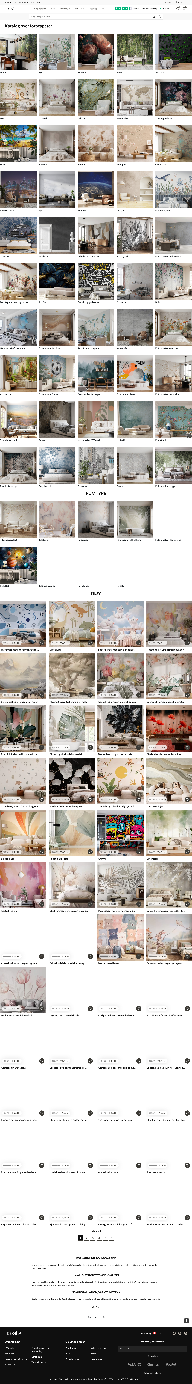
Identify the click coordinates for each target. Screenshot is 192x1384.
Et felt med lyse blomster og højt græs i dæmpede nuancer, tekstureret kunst (166, 1119)
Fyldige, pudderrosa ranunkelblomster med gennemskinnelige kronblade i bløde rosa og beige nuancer (117, 1015)
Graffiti (102, 858)
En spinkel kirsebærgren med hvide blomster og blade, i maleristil (166, 910)
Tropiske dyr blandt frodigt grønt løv (117, 806)
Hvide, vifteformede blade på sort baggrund (69, 806)
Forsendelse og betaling (16, 1359)
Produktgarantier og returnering (41, 1349)
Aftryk (68, 1353)
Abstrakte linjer (155, 806)
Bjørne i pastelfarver (108, 963)
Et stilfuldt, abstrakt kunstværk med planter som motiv (20, 754)
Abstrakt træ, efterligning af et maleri (69, 701)
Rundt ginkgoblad (59, 858)
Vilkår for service (98, 1348)
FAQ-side (9, 1348)
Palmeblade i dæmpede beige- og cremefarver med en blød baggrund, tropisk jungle (69, 963)
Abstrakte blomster (108, 1172)
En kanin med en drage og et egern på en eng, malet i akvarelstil (166, 963)
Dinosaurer (55, 649)
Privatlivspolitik (72, 1348)
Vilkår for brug (72, 1359)
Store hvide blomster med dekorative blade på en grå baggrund (69, 1119)
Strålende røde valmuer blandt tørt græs (166, 754)
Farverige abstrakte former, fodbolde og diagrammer (20, 649)
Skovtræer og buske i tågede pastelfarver (117, 1119)
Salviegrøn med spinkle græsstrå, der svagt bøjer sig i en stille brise (117, 1224)
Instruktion (10, 1364)
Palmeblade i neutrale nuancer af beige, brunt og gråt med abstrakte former (117, 910)
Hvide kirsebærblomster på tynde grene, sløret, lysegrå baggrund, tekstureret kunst (69, 1172)
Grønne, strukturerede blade (64, 1015)
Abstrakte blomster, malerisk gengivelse (117, 701)
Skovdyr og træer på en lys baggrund (20, 806)
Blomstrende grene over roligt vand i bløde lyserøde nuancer (20, 1119)
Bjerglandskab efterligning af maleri (19, 701)
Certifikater (36, 1356)
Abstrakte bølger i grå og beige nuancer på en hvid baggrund (117, 1067)
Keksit (94, 1353)
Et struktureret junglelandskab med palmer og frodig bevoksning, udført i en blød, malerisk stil (20, 1172)
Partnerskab (96, 1359)
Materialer (9, 1353)
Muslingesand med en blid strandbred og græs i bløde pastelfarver (166, 1224)
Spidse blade (7, 858)
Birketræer (152, 858)
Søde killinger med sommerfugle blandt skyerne (117, 649)
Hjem (89, 1317)
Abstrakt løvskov (156, 1172)
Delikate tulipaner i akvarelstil (16, 1015)
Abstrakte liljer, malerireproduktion (165, 649)
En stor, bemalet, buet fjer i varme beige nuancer (166, 1067)
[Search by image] (154, 16)
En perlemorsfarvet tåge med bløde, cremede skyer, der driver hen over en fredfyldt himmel (20, 1224)
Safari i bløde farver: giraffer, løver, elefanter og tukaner (166, 1015)
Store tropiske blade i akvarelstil (66, 754)
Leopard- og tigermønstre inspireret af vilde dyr (69, 1067)
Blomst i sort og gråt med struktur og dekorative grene (117, 754)
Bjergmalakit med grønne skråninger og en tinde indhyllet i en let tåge (69, 1224)
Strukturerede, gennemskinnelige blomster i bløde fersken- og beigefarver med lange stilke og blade (69, 910)
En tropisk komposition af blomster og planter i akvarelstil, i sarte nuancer (166, 701)
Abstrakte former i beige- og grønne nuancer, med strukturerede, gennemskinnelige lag (20, 963)
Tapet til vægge (38, 1362)
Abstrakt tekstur (9, 910)
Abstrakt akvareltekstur (13, 1067)
